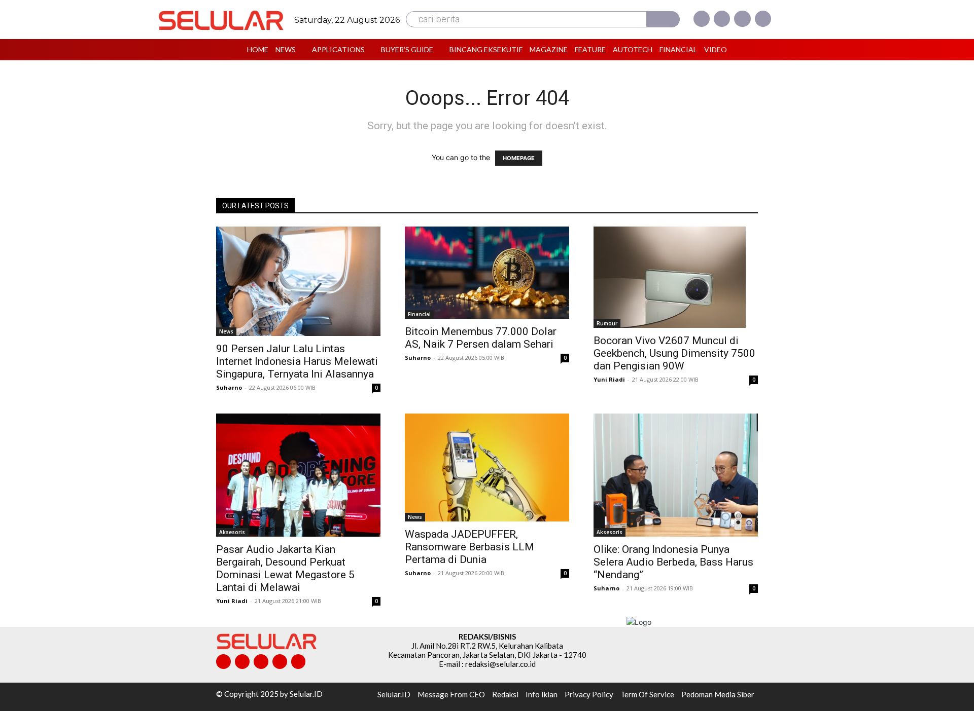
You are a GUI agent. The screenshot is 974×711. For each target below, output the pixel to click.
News (226, 331)
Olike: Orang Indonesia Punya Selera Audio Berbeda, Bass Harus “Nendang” (673, 562)
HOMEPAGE (519, 158)
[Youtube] (763, 19)
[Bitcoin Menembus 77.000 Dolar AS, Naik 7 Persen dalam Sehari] (487, 273)
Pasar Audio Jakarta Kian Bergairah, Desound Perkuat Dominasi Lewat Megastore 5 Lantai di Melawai (285, 568)
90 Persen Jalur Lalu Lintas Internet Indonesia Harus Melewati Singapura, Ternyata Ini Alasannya (297, 361)
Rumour (607, 323)
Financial (419, 314)
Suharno (229, 387)
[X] (742, 19)
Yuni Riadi (609, 379)
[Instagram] (722, 19)
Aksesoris (232, 532)
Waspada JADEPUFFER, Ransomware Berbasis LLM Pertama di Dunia (469, 547)
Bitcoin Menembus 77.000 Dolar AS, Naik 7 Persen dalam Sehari (480, 337)
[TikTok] (261, 661)
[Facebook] (701, 19)
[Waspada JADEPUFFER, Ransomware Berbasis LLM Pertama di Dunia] (487, 467)
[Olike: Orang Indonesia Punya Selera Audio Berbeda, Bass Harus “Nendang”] (676, 475)
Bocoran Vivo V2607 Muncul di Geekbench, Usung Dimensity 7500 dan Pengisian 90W (674, 353)
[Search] (663, 19)
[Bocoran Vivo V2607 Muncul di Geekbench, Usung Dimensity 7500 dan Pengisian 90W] (676, 277)
